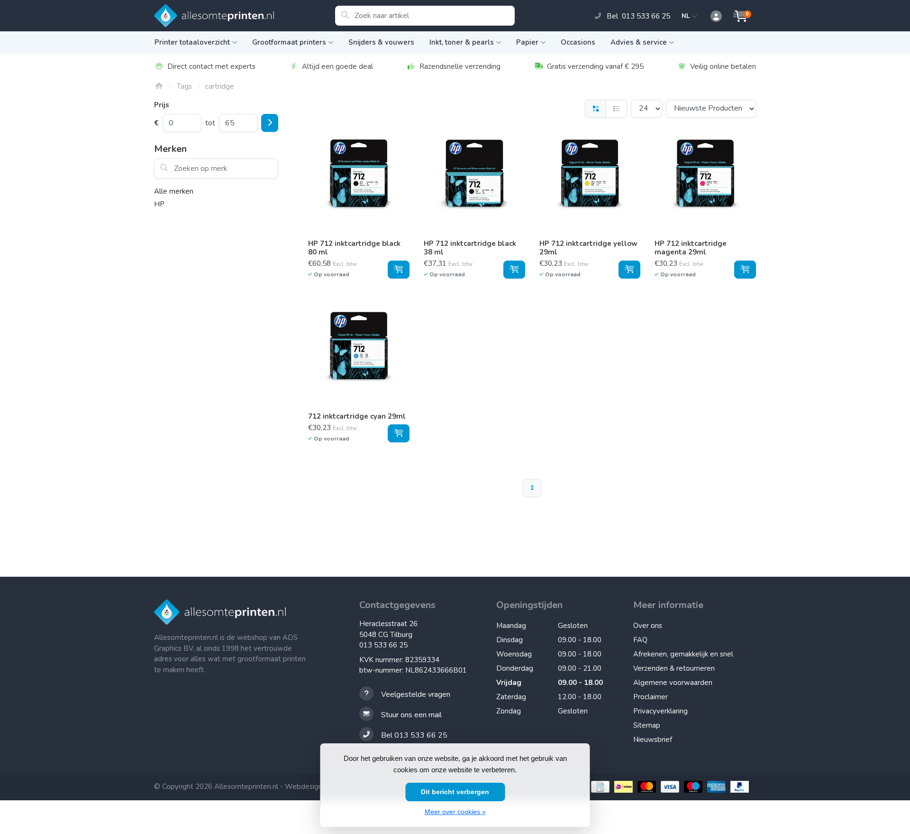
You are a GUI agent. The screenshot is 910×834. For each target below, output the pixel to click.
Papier (527, 42)
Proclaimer (650, 697)
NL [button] (687, 16)
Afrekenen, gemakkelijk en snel (683, 654)
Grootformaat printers (289, 42)
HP (159, 204)
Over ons (647, 625)
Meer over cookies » (455, 811)
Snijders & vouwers (381, 42)
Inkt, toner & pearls (461, 42)
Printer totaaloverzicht (192, 42)
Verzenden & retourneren (674, 668)
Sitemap (646, 725)
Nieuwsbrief (652, 739)
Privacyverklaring (660, 711)
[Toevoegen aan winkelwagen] (399, 270)
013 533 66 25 (383, 645)
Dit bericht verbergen (455, 792)
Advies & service (638, 42)
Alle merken (173, 191)
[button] (711, 16)
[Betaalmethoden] (599, 787)
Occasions (578, 42)
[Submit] (269, 123)
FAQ (640, 640)
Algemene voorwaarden (672, 682)
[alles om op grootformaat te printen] (244, 15)
